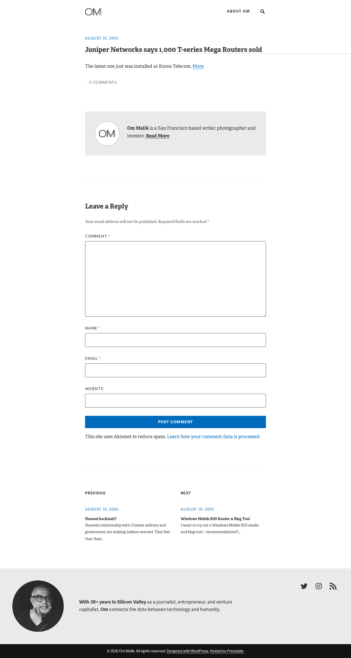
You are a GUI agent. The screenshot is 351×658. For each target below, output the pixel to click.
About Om (238, 11)
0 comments (103, 82)
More (198, 66)
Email (92, 358)
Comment (97, 236)
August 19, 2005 (102, 38)
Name (92, 328)
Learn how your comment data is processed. (214, 436)
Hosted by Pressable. (227, 651)
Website (94, 388)
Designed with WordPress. (188, 651)
